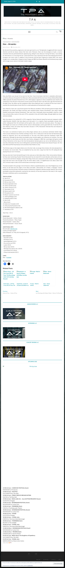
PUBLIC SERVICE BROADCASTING (21, 495)
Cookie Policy (30, 565)
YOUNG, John (16, 517)
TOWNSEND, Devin (17, 506)
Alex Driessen (7, 47)
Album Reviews (15, 41)
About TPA (38, 559)
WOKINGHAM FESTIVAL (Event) (21, 502)
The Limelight (12, 522)
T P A (32, 19)
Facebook (8, 257)
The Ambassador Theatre (15, 508)
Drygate (12, 500)
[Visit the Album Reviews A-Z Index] (14, 309)
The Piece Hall (13, 497)
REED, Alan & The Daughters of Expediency (23, 535)
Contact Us (53, 559)
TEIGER (14, 513)
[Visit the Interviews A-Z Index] (14, 328)
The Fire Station (16, 533)
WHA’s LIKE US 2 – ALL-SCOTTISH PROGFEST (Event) (26, 499)
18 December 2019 (16, 47)
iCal (10, 543)
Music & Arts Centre (18, 541)
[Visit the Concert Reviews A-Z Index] (14, 347)
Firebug (13, 515)
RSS (9, 543)
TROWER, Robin (17, 531)
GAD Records (13, 228)
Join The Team (46, 559)
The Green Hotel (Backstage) (17, 519)
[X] (32, 552)
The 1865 (16, 493)
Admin (59, 559)
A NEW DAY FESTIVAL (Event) (20, 488)
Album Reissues (7, 41)
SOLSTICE (15, 491)
